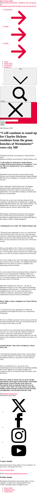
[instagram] (19, 442)
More (20, 69)
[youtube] (19, 457)
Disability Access (9, 490)
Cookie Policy (8, 491)
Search (3, 122)
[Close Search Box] (15, 110)
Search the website (6, 118)
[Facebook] (19, 427)
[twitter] (19, 412)
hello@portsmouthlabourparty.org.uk (15, 473)
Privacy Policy (8, 488)
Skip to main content (6, 1)
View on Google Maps (7, 470)
